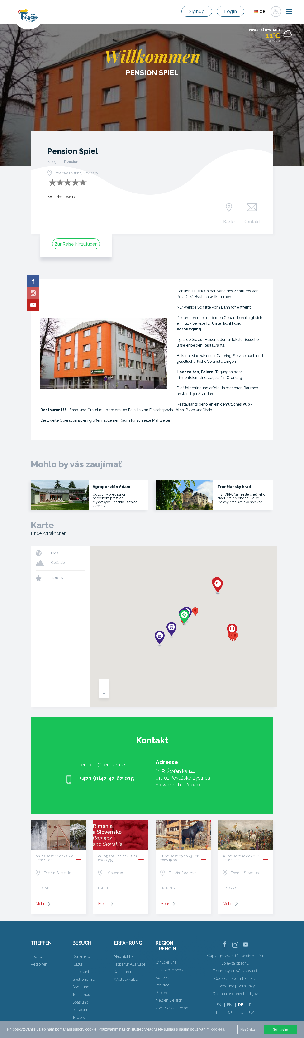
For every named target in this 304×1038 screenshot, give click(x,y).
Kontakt (251, 221)
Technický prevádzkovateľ (235, 971)
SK (219, 1005)
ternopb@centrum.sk (103, 765)
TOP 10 (57, 578)
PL (251, 1005)
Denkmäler (81, 956)
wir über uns (166, 962)
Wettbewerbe (126, 979)
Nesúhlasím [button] (249, 1029)
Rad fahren (123, 972)
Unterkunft (81, 972)
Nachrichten (124, 956)
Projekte (162, 985)
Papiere (162, 992)
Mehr (40, 904)
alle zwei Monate (170, 970)
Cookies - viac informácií (235, 978)
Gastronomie (83, 979)
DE (240, 1005)
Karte (229, 221)
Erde (54, 553)
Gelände (58, 563)
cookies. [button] (218, 1029)
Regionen (39, 964)
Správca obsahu (235, 963)
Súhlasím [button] (280, 1029)
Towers (78, 1017)
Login (230, 11)
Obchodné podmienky (235, 986)
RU (229, 1012)
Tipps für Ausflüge (129, 964)
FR (218, 1012)
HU (240, 1012)
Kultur (77, 964)
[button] (195, 611)
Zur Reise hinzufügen (76, 243)
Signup (197, 11)
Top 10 (36, 956)
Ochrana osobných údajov (235, 993)
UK (251, 1012)
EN (229, 1005)
